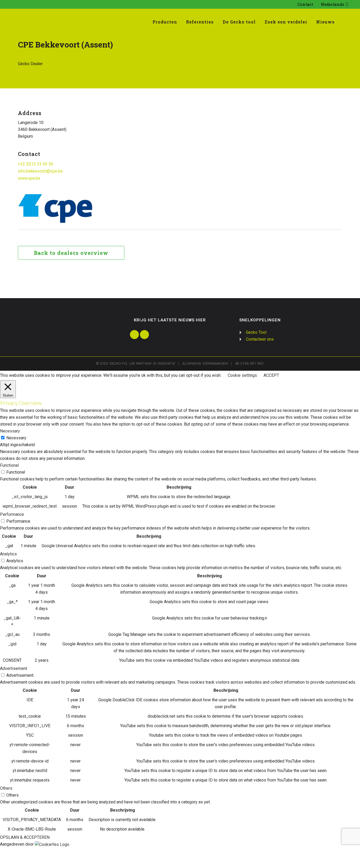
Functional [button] (9, 465)
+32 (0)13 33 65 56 (35, 163)
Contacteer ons (260, 339)
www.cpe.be (29, 178)
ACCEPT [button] (271, 375)
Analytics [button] (8, 553)
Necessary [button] (10, 430)
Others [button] (6, 788)
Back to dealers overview (71, 252)
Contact (305, 4)
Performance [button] (12, 514)
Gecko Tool (256, 332)
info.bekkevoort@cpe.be (40, 171)
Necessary (16, 437)
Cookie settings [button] (242, 375)
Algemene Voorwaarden (205, 363)
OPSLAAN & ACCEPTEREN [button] (25, 837)
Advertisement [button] (13, 668)
